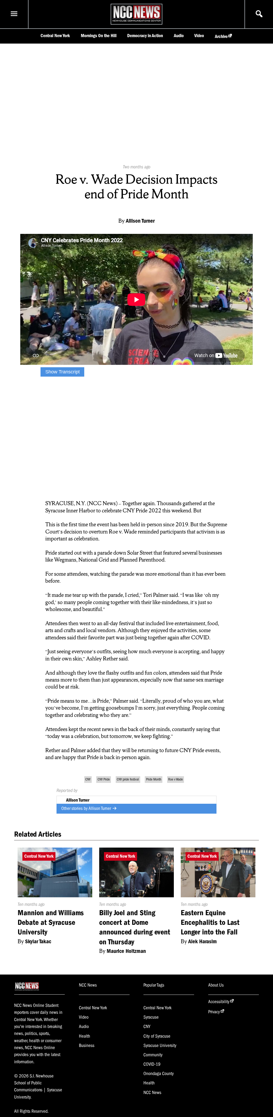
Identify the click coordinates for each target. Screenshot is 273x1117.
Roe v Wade (175, 779)
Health (84, 1036)
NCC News (152, 1092)
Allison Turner (100, 808)
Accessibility (219, 1001)
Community (153, 1054)
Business (86, 1045)
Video (199, 35)
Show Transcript (62, 371)
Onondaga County (158, 1073)
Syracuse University (159, 1045)
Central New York (55, 35)
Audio (179, 35)
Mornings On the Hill (99, 35)
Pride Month (153, 779)
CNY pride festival (128, 779)
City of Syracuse (156, 1036)
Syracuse (151, 1017)
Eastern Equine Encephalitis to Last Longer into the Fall (210, 922)
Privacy (214, 1011)
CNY (87, 779)
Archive (221, 36)
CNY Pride (104, 779)
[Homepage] (136, 21)
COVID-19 (151, 1064)
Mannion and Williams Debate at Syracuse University (51, 922)
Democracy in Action (145, 35)
